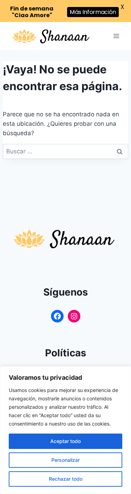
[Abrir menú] (116, 36)
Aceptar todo (65, 441)
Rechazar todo (65, 479)
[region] (65, 430)
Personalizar (65, 460)
